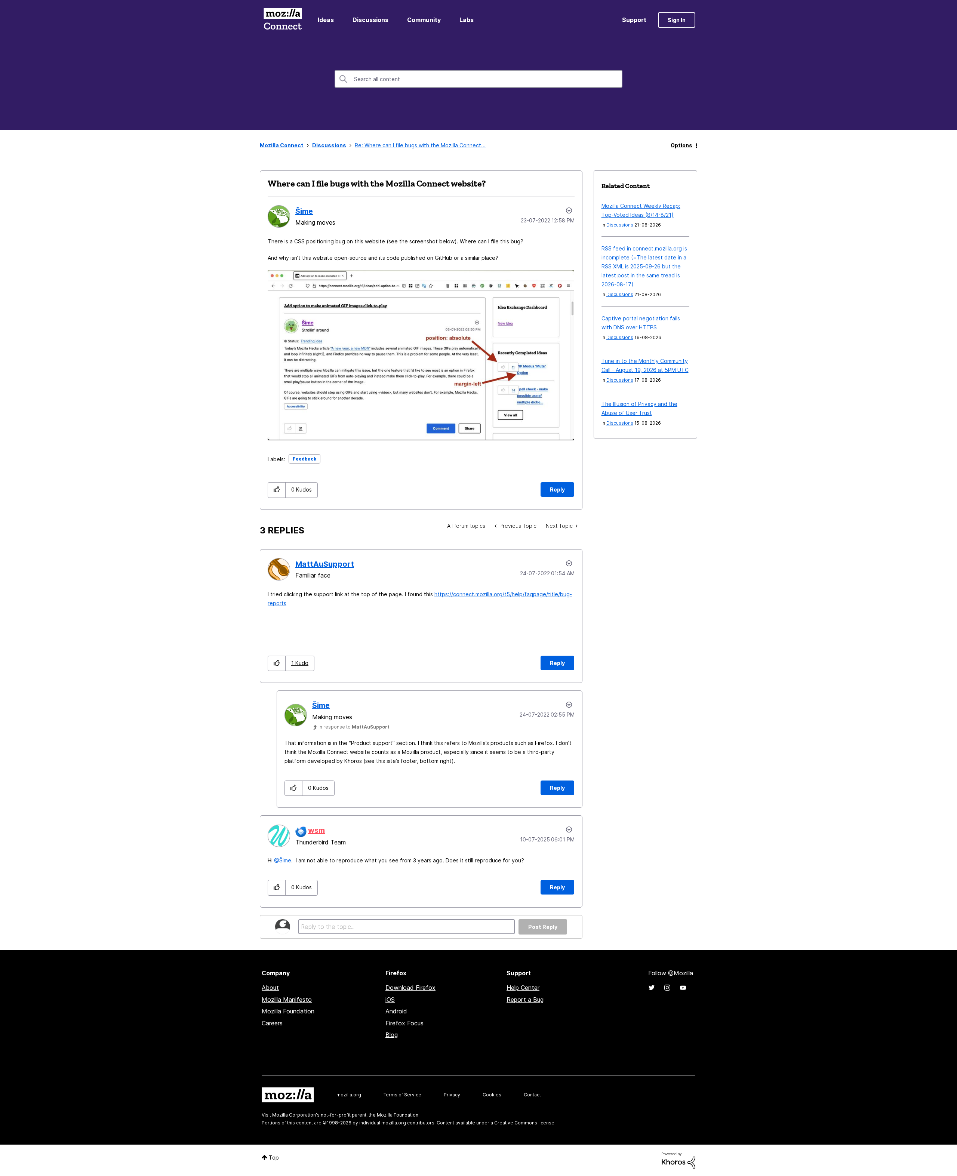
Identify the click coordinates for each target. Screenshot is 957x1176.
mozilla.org (348, 1095)
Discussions (370, 20)
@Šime (282, 860)
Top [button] (274, 1157)
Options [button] (681, 145)
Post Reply (542, 927)
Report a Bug (525, 999)
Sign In (677, 20)
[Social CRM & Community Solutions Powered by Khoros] (678, 1160)
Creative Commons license (524, 1123)
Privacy (452, 1095)
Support (634, 20)
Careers (272, 1023)
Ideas (326, 20)
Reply (557, 489)
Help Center (523, 987)
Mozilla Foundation (288, 1011)
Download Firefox (410, 987)
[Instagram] (667, 987)
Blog (391, 1034)
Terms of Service (402, 1095)
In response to (354, 727)
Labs (466, 20)
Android (396, 1011)
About (270, 987)
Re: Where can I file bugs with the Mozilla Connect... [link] (420, 145)
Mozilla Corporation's (296, 1115)
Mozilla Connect (283, 20)
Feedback (304, 459)
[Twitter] (651, 987)
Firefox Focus (404, 1023)
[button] (277, 490)
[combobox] (478, 79)
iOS (390, 999)
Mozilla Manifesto (287, 999)
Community (424, 20)
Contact (532, 1095)
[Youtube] (683, 987)
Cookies (492, 1095)
